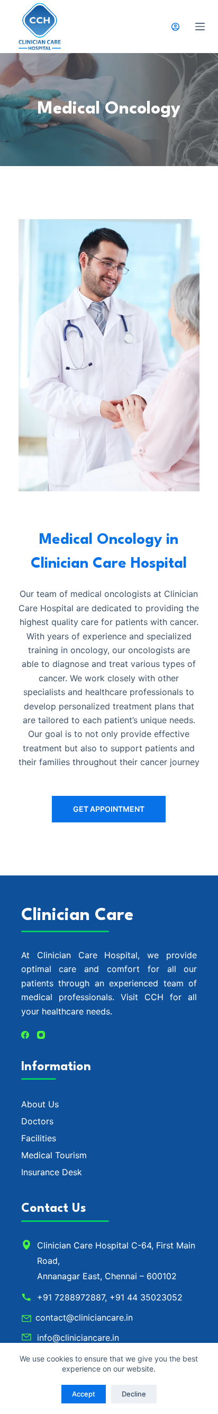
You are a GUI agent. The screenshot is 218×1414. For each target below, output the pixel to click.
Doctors (37, 1121)
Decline (134, 1394)
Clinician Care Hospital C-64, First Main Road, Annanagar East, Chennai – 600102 (116, 1260)
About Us (40, 1104)
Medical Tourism (54, 1155)
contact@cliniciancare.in (84, 1317)
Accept (83, 1394)
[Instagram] (41, 1035)
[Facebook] (25, 1035)
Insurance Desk (51, 1172)
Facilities (38, 1138)
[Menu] (200, 26)
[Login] (175, 27)
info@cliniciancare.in (78, 1337)
